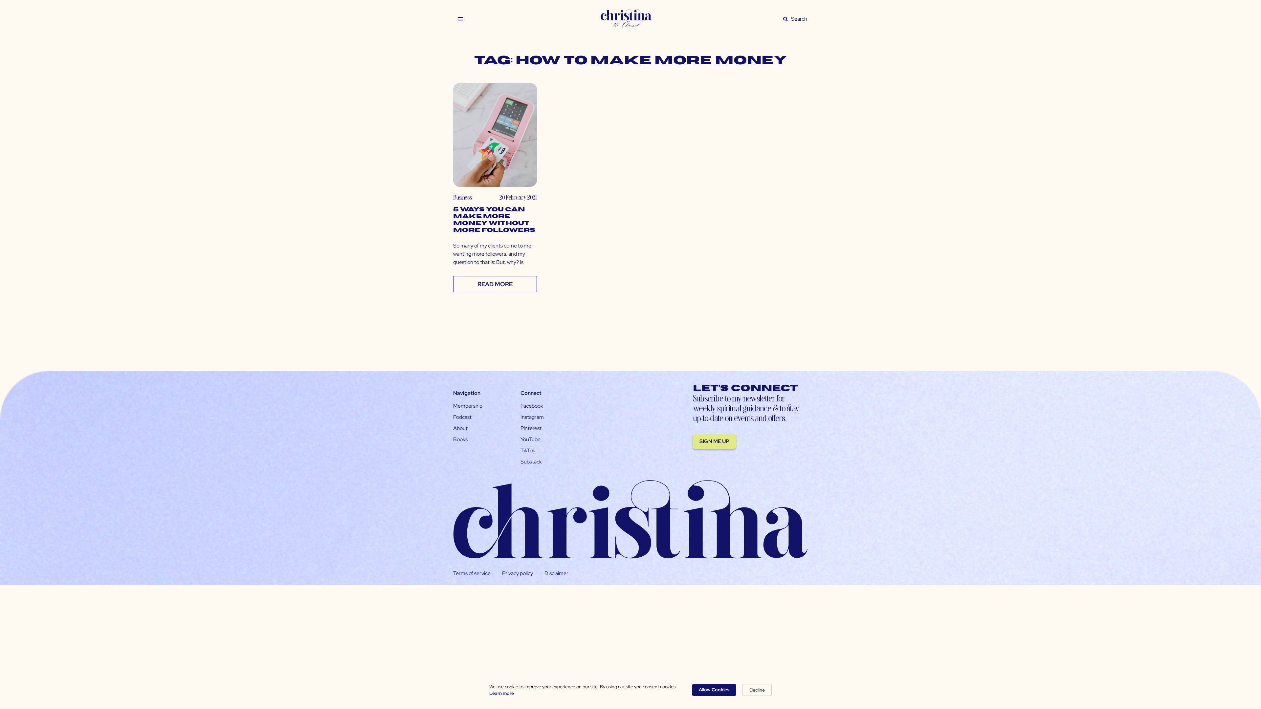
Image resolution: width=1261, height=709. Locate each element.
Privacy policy (517, 573)
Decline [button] (757, 690)
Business (462, 197)
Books (460, 439)
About (460, 428)
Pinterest (531, 428)
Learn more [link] (501, 693)
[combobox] (799, 19)
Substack (531, 461)
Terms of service (472, 573)
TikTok (527, 450)
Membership (467, 405)
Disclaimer (556, 573)
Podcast (462, 417)
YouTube (530, 439)
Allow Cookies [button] (714, 690)
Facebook (531, 405)
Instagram (532, 417)
